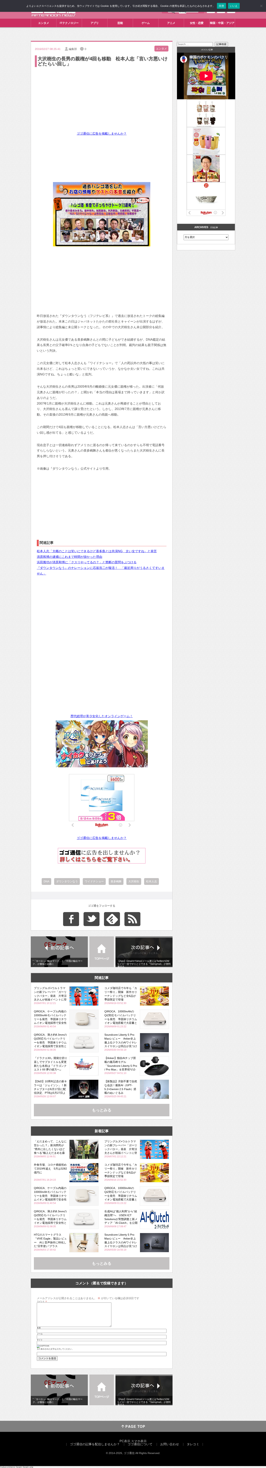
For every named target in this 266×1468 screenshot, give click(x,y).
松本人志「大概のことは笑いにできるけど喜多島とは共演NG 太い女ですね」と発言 (97, 551)
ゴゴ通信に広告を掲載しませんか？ (102, 133)
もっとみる (101, 1110)
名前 (39, 1328)
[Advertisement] (101, 97)
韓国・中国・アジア (222, 22)
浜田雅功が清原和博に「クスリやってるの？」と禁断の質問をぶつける (87, 562)
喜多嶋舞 (116, 881)
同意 (221, 5)
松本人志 (151, 881)
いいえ (234, 5)
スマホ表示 (139, 1441)
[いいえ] (261, 6)
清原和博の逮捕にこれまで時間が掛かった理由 (69, 556)
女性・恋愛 (196, 22)
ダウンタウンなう (67, 881)
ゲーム (146, 22)
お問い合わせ (169, 1444)
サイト (40, 1340)
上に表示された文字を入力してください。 (55, 1349)
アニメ (171, 22)
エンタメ (43, 22)
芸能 (120, 22)
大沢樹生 (133, 881)
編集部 (73, 49)
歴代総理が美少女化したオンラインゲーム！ (101, 716)
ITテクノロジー (69, 22)
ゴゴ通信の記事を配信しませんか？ (95, 1444)
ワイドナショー (94, 881)
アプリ (95, 22)
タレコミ (193, 1444)
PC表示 (125, 1441)
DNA (46, 881)
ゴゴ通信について (140, 1444)
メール (40, 1334)
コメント (42, 1301)
